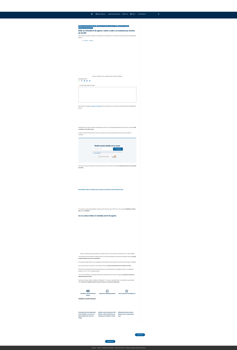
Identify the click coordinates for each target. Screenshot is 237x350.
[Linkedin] (85, 336)
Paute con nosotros (119, 347)
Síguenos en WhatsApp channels (107, 293)
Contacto (94, 347)
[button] (101, 14)
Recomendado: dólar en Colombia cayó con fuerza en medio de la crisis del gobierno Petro (100, 189)
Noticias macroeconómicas (85, 28)
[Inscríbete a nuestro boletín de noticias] (88, 291)
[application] (105, 14)
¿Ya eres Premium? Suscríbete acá (126, 293)
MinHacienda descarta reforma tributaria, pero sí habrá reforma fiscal (126, 314)
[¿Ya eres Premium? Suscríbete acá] (126, 291)
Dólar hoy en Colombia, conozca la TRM (107, 26)
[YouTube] (92, 336)
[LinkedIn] (84, 80)
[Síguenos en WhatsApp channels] (107, 291)
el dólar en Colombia (96, 106)
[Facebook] (87, 80)
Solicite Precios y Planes (108, 347)
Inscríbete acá (140, 334)
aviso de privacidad (97, 153)
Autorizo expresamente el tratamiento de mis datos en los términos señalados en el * (108, 153)
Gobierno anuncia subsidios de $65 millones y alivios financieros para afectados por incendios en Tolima (107, 314)
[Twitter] (83, 336)
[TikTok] (90, 336)
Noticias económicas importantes (87, 26)
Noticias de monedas (123, 26)
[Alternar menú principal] (91, 14)
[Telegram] (89, 80)
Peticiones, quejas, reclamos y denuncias (135, 347)
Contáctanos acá (110, 341)
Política (99, 347)
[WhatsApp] (78, 80)
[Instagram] (87, 336)
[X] (81, 80)
